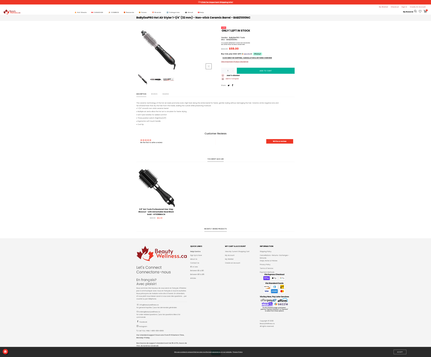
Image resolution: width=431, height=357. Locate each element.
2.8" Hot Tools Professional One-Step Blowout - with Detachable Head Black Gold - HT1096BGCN (156, 212)
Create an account (418, 7)
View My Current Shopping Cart (237, 251)
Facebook (143, 322)
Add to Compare (232, 79)
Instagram (143, 326)
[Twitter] (228, 85)
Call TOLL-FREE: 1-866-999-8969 (151, 331)
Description (141, 94)
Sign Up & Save (196, 255)
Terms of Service (266, 268)
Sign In (404, 7)
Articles (193, 278)
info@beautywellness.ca (149, 305)
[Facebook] (232, 85)
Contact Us (194, 263)
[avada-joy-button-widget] (5, 351)
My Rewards (408, 12)
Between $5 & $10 (197, 270)
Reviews (154, 94)
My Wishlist (383, 7)
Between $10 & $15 (197, 274)
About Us (193, 259)
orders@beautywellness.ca (149, 312)
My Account (229, 255)
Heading (165, 94)
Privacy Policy (265, 264)
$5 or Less (194, 267)
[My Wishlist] (420, 12)
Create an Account (232, 263)
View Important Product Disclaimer (234, 62)
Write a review (279, 141)
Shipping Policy (265, 251)
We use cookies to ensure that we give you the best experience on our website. (203, 352)
